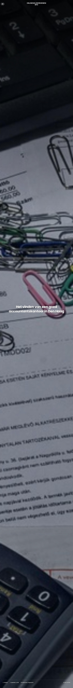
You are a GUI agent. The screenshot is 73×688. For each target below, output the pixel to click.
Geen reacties (67, 682)
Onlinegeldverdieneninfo (36, 4)
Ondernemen (24, 682)
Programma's (30, 682)
